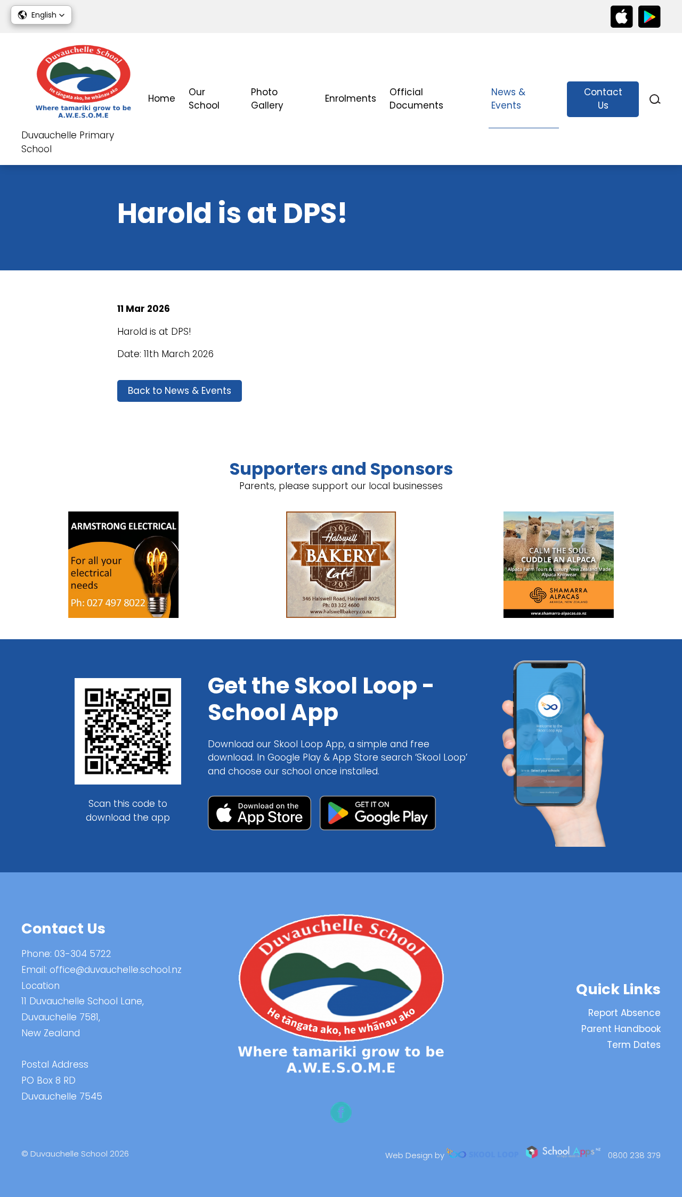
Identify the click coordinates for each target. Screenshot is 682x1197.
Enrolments (350, 98)
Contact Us (603, 99)
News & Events (508, 99)
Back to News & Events (179, 390)
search (655, 99)
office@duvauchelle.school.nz (116, 969)
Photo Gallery (267, 99)
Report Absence (624, 1012)
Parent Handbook (621, 1028)
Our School (204, 99)
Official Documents (416, 99)
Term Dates (634, 1044)
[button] (41, 15)
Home (161, 98)
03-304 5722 (82, 953)
